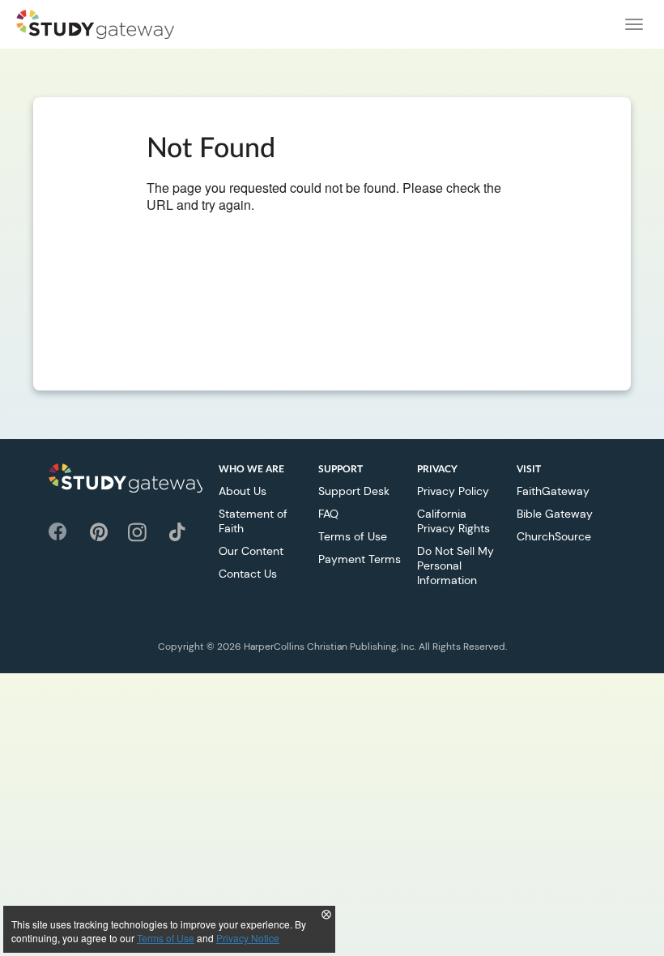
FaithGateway (553, 491)
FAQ (328, 513)
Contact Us (248, 573)
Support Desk (353, 491)
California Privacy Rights (453, 521)
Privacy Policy (453, 491)
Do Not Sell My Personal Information (455, 565)
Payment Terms (359, 559)
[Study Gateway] (95, 24)
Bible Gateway (555, 513)
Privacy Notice (247, 938)
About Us (242, 491)
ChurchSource (554, 536)
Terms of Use (352, 536)
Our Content (251, 551)
